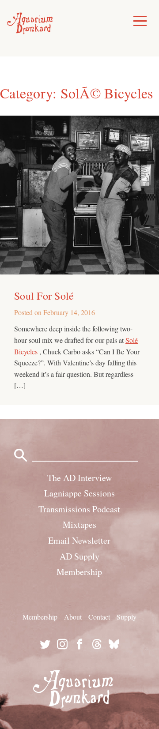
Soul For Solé (44, 296)
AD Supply (79, 556)
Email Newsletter (79, 540)
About (73, 616)
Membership (79, 572)
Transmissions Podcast (79, 509)
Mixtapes (79, 524)
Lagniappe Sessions (79, 493)
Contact (99, 616)
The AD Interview (79, 478)
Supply (126, 616)
